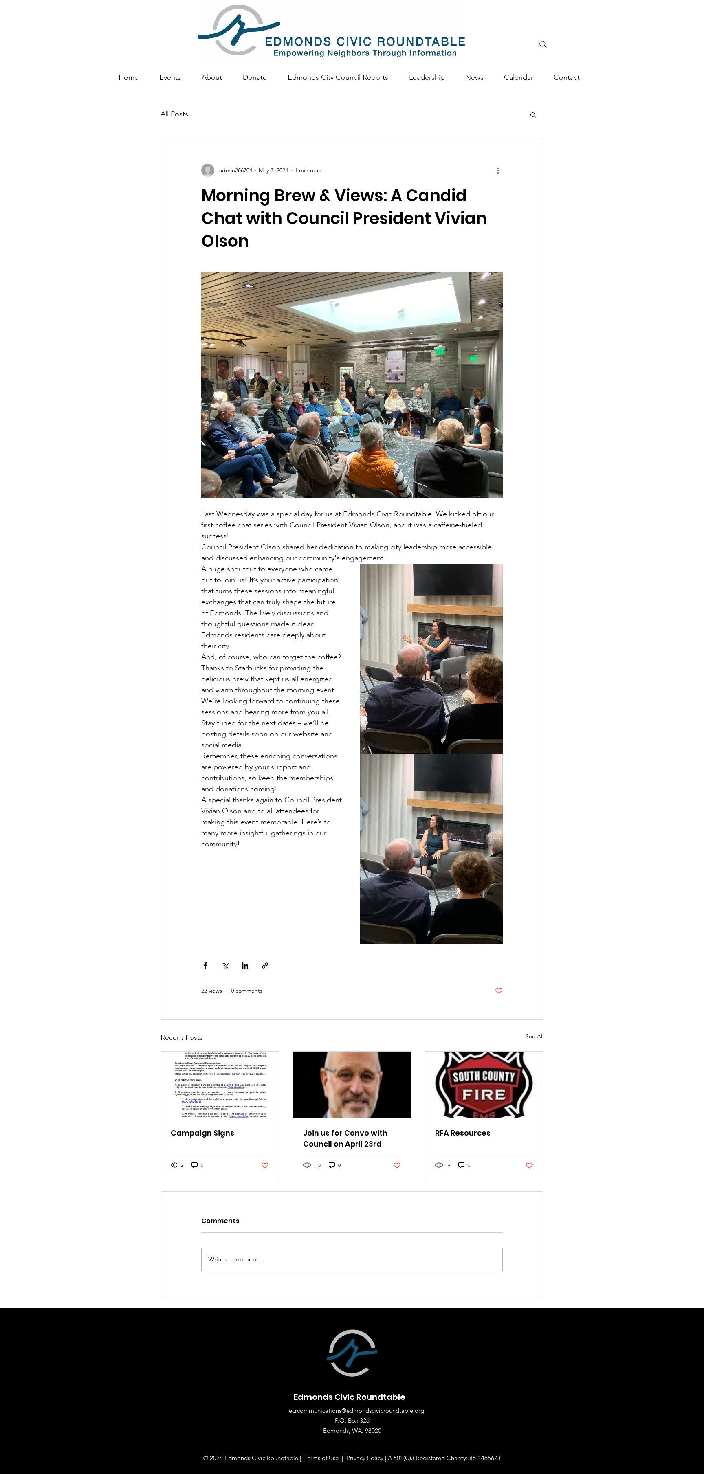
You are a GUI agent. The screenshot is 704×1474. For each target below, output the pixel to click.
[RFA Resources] (484, 1085)
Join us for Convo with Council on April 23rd (345, 1138)
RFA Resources (463, 1133)
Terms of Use (321, 1458)
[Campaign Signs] (220, 1085)
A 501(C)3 (402, 1458)
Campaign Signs (202, 1133)
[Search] (543, 44)
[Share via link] (265, 965)
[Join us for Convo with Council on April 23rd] (352, 1085)
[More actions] (498, 170)
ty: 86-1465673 (481, 1458)
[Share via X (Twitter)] (225, 965)
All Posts (174, 114)
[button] (533, 114)
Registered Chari (438, 1458)
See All (534, 1036)
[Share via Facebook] (205, 965)
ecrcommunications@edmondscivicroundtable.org (356, 1411)
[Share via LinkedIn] (245, 965)
